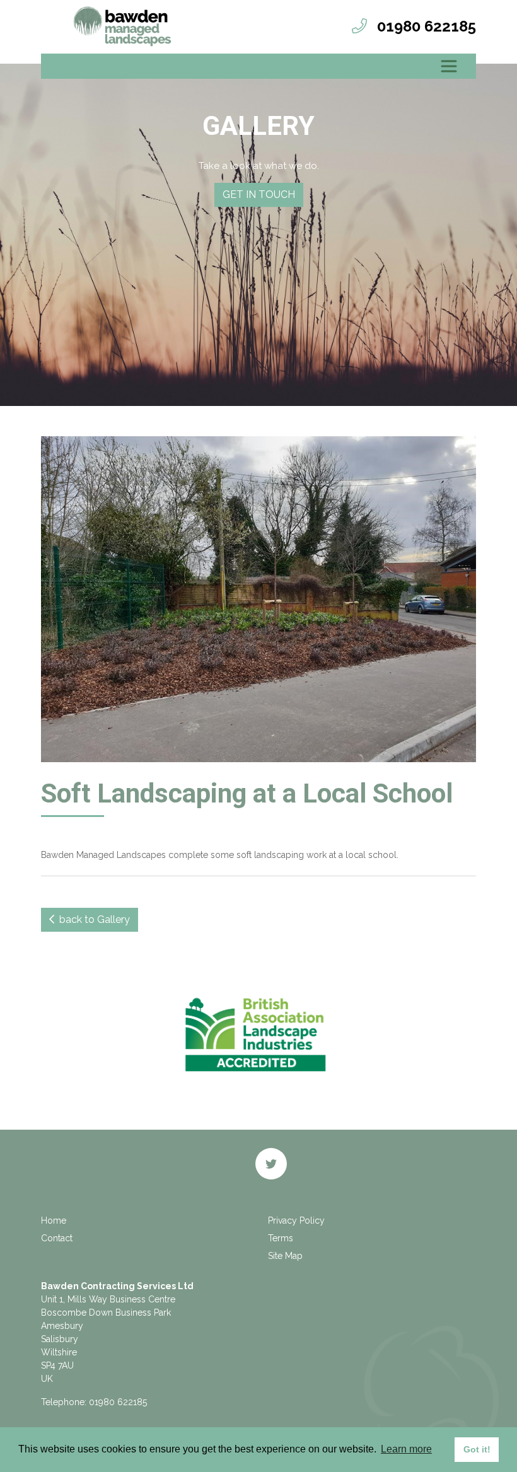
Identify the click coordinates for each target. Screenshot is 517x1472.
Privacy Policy (296, 1220)
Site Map (285, 1256)
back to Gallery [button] (92, 919)
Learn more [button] (406, 1449)
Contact (57, 1238)
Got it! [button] (477, 1449)
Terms (280, 1238)
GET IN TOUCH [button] (259, 194)
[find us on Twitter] (271, 1163)
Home (53, 1220)
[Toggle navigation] (449, 66)
